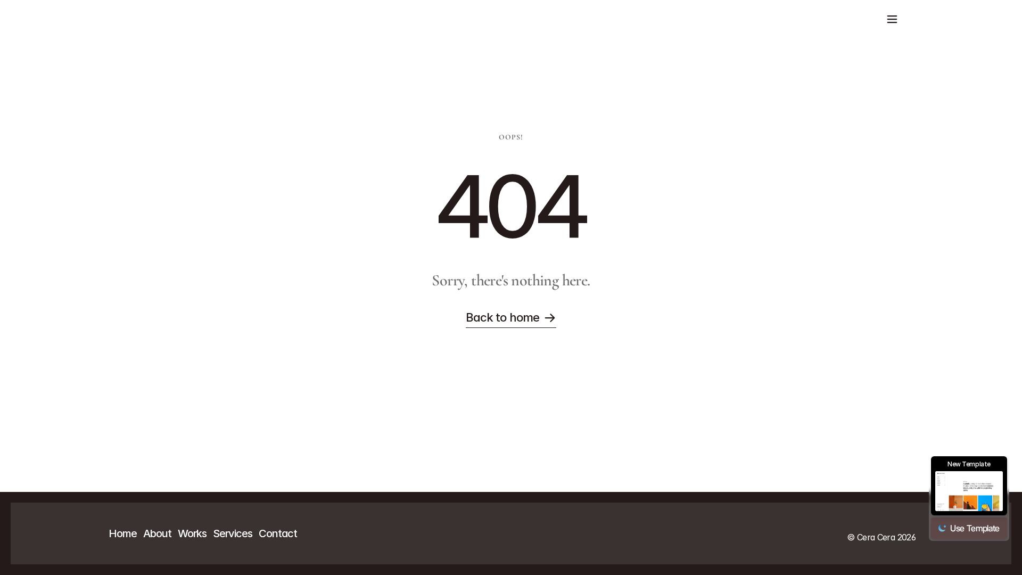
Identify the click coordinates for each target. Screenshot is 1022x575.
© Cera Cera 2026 (881, 537)
